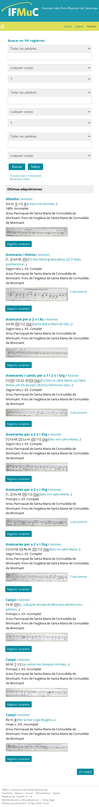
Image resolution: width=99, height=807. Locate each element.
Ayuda (56, 793)
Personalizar (43, 793)
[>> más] (85, 772)
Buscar (19, 793)
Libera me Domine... (42, 204)
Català (68, 26)
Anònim (26, 199)
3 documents (78, 412)
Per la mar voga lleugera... (36, 720)
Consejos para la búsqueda (25, 175)
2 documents (78, 291)
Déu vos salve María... (55, 494)
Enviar (29, 793)
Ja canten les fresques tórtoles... (45, 664)
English (79, 26)
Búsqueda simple (20, 179)
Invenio (20, 796)
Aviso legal (49, 799)
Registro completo (18, 244)
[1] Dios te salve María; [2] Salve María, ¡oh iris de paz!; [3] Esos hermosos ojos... (46, 382)
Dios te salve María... (64, 549)
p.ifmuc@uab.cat (29, 799)
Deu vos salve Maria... (64, 439)
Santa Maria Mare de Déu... (52, 324)
